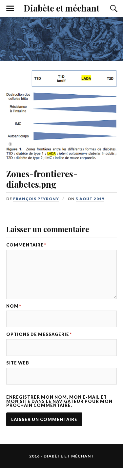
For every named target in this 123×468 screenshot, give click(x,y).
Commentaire (26, 245)
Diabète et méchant (61, 7)
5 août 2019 (90, 198)
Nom (13, 306)
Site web (17, 363)
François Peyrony (36, 198)
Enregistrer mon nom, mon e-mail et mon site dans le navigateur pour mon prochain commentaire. (59, 401)
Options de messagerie (39, 334)
